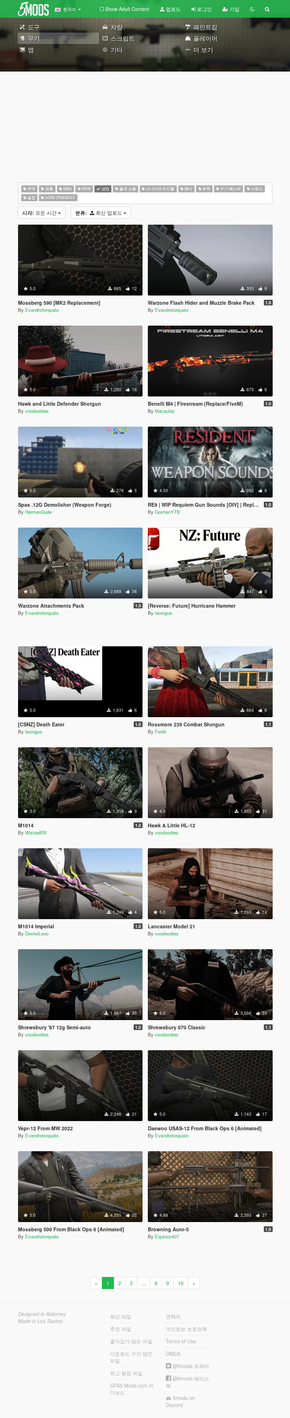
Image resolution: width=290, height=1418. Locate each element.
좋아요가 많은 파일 (131, 1341)
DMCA (173, 1353)
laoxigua (163, 612)
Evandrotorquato (42, 309)
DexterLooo (36, 933)
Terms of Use (181, 1341)
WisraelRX (36, 832)
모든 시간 (40, 212)
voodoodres (37, 410)
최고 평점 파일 (126, 1373)
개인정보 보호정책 (186, 1328)
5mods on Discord (180, 1401)
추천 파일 (120, 1328)
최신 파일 (120, 1316)
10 (181, 1283)
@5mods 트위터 (190, 1365)
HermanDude (38, 511)
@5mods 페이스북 (187, 1382)
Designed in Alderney (42, 1313)
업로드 (172, 8)
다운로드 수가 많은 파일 (131, 1357)
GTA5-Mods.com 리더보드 (132, 1389)
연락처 (173, 1316)
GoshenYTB (167, 511)
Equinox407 (167, 1236)
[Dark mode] (252, 9)
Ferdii (160, 731)
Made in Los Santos (40, 1320)
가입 (233, 8)
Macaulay (165, 410)
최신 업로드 (99, 212)
